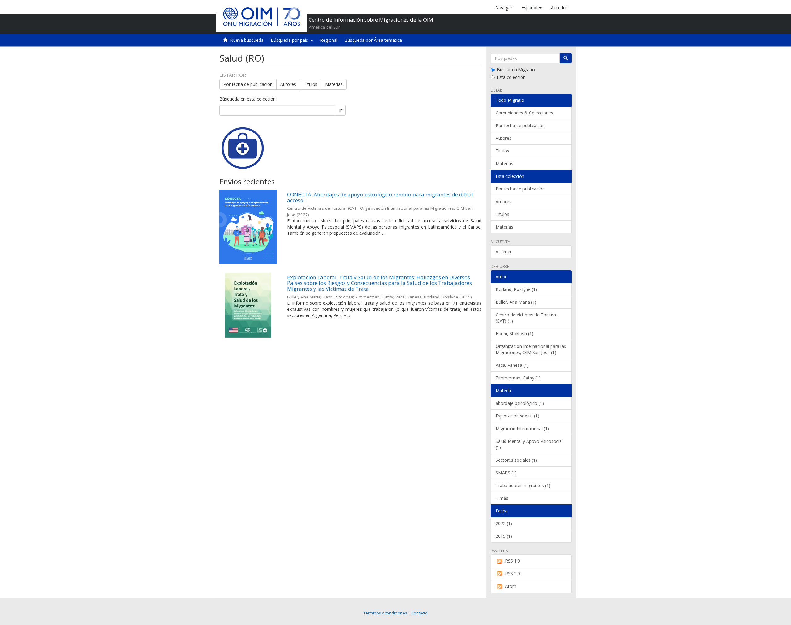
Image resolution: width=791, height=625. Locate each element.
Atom (510, 586)
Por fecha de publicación (248, 84)
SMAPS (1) (506, 473)
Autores (288, 84)
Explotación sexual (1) (517, 416)
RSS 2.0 (512, 573)
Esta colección (511, 77)
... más (502, 498)
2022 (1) (504, 523)
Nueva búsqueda (247, 40)
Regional (328, 40)
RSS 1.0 (512, 561)
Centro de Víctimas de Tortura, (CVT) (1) (526, 318)
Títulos (310, 84)
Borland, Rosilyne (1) (516, 289)
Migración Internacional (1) (522, 428)
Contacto (419, 613)
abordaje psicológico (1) (520, 403)
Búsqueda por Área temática (373, 40)
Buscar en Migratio (516, 69)
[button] (531, 7)
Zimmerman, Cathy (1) (518, 378)
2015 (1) (504, 536)
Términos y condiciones (385, 613)
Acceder (504, 252)
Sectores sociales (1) (516, 460)
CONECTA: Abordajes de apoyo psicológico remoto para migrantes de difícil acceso (380, 197)
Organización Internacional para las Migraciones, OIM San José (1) (531, 349)
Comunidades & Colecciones (524, 113)
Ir (340, 110)
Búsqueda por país (291, 40)
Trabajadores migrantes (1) (523, 485)
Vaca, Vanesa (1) (512, 365)
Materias (334, 84)
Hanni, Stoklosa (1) (514, 333)
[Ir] (565, 58)
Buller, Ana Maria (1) (516, 302)
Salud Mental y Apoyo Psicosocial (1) (529, 444)
